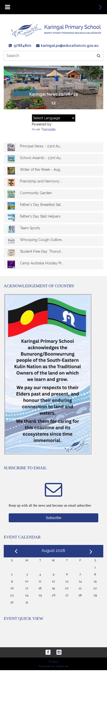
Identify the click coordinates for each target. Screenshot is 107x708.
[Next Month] (91, 551)
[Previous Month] (16, 550)
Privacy (53, 661)
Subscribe (53, 518)
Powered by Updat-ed (53, 666)
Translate (48, 129)
